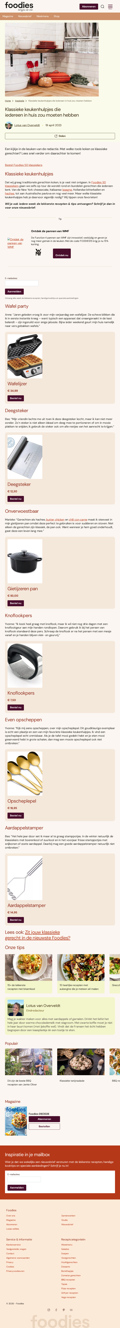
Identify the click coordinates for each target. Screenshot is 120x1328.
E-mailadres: (11, 278)
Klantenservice (13, 1244)
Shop (56, 16)
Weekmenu (42, 16)
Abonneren (89, 6)
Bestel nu (15, 398)
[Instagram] (48, 1309)
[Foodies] (19, 6)
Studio (64, 1220)
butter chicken (55, 520)
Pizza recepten (68, 1288)
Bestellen (44, 1126)
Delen (62, 136)
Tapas (64, 1284)
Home (8, 100)
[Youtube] (71, 1309)
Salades (65, 1249)
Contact (10, 1253)
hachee (9, 193)
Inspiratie (19, 100)
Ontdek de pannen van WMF (50, 231)
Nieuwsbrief (24, 16)
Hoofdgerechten (69, 1262)
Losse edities (12, 1228)
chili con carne (78, 520)
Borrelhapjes (67, 1271)
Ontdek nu (61, 255)
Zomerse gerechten (71, 1275)
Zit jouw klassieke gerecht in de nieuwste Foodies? (37, 935)
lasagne (67, 190)
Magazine (7, 16)
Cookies (10, 1266)
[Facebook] (56, 1309)
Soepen (65, 1253)
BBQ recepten (68, 1279)
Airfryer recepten (69, 1292)
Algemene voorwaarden (18, 1257)
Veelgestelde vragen (16, 1249)
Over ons (10, 1215)
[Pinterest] (63, 1309)
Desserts (65, 1266)
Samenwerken (68, 1215)
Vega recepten (68, 1297)
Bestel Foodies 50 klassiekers (23, 165)
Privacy (9, 1262)
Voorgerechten (68, 1257)
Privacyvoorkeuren (15, 1271)
